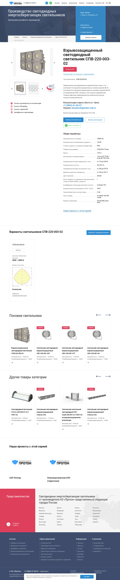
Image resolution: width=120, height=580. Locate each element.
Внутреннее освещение (18, 546)
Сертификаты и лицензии (102, 548)
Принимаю (87, 576)
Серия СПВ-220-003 (61, 37)
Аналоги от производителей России (19, 294)
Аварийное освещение (18, 548)
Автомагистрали (46, 554)
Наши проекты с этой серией (77, 211)
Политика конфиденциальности (77, 572)
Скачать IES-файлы (20, 106)
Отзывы (80, 559)
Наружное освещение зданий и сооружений (56, 559)
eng (107, 3)
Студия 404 (98, 573)
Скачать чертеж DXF (21, 109)
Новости (81, 3)
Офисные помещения (48, 548)
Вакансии (81, 557)
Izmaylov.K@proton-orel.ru (84, 108)
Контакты (98, 3)
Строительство (46, 543)
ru (103, 3)
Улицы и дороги (46, 557)
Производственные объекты (50, 546)
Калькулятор (73, 3)
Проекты (64, 3)
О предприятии (98, 546)
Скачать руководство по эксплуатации (27, 103)
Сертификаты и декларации (23, 112)
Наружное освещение (18, 543)
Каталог (57, 3)
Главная (16, 37)
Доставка (81, 551)
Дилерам (81, 554)
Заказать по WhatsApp (73, 125)
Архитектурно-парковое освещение (53, 551)
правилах (49, 577)
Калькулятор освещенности (20, 554)
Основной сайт (98, 543)
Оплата (80, 548)
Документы (97, 551)
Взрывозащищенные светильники (41, 37)
